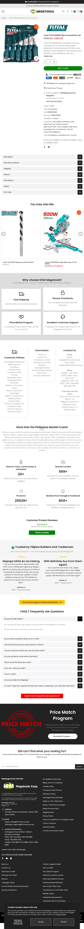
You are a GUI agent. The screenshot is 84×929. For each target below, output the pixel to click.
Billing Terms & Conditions (14, 365)
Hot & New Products (60, 124)
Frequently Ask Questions (52, 897)
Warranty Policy (14, 411)
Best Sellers (57, 122)
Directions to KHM (42, 360)
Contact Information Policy (53, 831)
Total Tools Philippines (52, 132)
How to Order (48, 868)
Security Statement (42, 375)
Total (52, 106)
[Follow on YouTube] (7, 858)
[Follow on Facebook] (3, 858)
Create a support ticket (52, 864)
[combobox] (40, 766)
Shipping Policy (14, 398)
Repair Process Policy (14, 396)
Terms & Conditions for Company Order (14, 405)
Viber (14, 850)
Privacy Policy (61, 914)
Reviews (41, 365)
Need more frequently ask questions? (42, 696)
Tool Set (70, 129)
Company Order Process (14, 373)
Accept (41, 922)
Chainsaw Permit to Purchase (54, 901)
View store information (54, 101)
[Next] (80, 234)
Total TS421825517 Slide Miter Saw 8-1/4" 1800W (61, 263)
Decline (64, 922)
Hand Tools (48, 124)
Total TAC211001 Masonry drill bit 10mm (18, 262)
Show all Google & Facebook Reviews (40, 602)
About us (42, 354)
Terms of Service (14, 409)
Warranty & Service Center (53, 875)
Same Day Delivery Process (53, 879)
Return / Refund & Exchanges (14, 392)
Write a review (42, 532)
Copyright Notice (42, 368)
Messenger (21, 850)
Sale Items (73, 127)
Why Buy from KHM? (42, 362)
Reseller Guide (48, 894)
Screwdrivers (61, 129)
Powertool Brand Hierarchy (53, 883)
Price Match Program (61, 736)
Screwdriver (52, 109)
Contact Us (42, 357)
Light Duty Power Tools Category (56, 127)
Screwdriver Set (49, 129)
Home (4, 18)
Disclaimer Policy (14, 377)
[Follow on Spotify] (11, 858)
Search (79, 766)
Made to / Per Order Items (14, 386)
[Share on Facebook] (45, 147)
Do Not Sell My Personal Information (42, 371)
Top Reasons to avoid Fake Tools (55, 890)
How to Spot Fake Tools (51, 886)
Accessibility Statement (14, 362)
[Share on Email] (49, 147)
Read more (48, 56)
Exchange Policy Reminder (14, 381)
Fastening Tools (68, 122)
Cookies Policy (14, 369)
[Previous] (3, 234)
